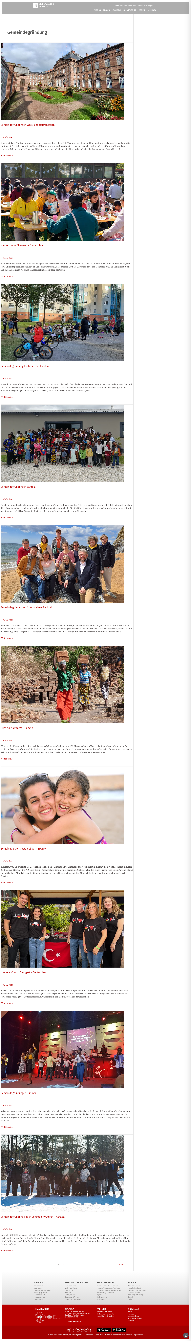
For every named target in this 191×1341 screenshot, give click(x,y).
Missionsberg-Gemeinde (105, 1293)
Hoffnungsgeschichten (41, 1293)
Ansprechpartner (134, 1286)
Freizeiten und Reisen (104, 1312)
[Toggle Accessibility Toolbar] (186, 1335)
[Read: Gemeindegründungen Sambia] (62, 443)
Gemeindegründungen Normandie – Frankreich (27, 607)
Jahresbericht (38, 1286)
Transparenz (38, 1288)
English (150, 6)
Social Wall (132, 6)
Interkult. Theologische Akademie (108, 1288)
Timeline (68, 1293)
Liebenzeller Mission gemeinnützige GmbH (69, 1335)
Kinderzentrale (102, 1297)
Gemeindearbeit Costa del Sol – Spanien (24, 848)
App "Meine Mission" (135, 1318)
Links (130, 1299)
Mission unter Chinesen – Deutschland (22, 245)
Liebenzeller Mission (76, 1282)
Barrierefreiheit (110, 1335)
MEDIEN (142, 10)
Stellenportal (142, 6)
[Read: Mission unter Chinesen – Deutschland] (62, 201)
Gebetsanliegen (133, 1316)
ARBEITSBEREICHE (106, 1282)
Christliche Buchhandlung (106, 1316)
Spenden (38, 1282)
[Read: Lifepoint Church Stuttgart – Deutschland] (62, 928)
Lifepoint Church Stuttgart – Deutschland (24, 972)
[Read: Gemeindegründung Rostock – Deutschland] (62, 322)
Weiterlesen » (7, 155)
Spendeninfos (38, 1299)
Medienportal (101, 1299)
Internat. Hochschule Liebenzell (108, 1286)
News (117, 6)
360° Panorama (141, 1290)
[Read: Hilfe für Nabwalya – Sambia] (62, 684)
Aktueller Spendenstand (42, 1290)
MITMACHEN (131, 10)
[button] (155, 5)
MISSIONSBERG (119, 10)
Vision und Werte (71, 1288)
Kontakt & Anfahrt (134, 1288)
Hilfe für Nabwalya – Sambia (17, 728)
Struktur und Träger (72, 1297)
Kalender (123, 6)
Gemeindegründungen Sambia (18, 486)
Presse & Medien (134, 1293)
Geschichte (69, 1290)
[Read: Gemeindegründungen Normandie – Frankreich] (62, 563)
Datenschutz (99, 1335)
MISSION (97, 10)
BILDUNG (106, 10)
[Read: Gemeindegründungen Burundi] (62, 1049)
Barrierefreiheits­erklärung (126, 1335)
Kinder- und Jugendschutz (74, 1299)
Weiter (122, 1265)
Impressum (89, 1335)
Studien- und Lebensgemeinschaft (109, 1290)
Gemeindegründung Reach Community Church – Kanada (33, 1216)
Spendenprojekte (40, 1295)
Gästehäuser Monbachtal (105, 1314)
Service (132, 1282)
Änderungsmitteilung (135, 1295)
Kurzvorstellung (70, 1286)
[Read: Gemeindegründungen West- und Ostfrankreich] (62, 81)
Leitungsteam (70, 1295)
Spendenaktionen (40, 1297)
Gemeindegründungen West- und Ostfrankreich (28, 124)
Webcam (131, 1321)
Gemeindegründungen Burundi (18, 1093)
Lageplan (131, 1290)
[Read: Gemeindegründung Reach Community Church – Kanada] (62, 1173)
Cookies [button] (140, 1335)
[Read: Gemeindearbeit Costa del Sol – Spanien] (62, 804)
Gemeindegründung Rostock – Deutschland (25, 366)
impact (99, 1295)
